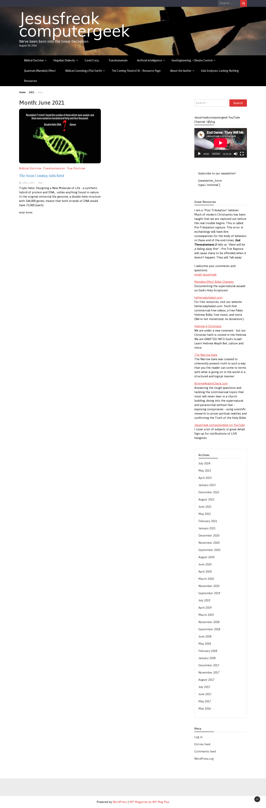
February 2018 (207, 650)
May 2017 (204, 701)
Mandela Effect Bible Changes (214, 281)
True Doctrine (76, 168)
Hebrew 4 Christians (207, 326)
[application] (220, 143)
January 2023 (207, 485)
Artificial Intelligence (149, 60)
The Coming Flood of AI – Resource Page (136, 70)
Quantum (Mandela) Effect (40, 70)
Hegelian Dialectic (64, 60)
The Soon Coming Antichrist (41, 175)
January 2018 (207, 658)
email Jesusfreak (205, 274)
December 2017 (208, 665)
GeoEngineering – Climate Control (192, 60)
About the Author (180, 70)
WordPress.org (204, 758)
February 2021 (207, 521)
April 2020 (205, 571)
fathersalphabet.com (208, 297)
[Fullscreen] (242, 154)
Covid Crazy (92, 60)
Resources (30, 81)
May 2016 (204, 708)
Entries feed (202, 744)
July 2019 (204, 600)
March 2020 (206, 578)
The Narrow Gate (205, 354)
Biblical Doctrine (34, 60)
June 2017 (204, 694)
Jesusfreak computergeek (74, 24)
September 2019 (209, 593)
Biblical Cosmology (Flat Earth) (83, 70)
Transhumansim (118, 60)
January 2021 (207, 528)
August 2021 (206, 499)
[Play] (199, 154)
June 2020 (204, 564)
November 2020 (208, 542)
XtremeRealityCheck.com (211, 383)
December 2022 (208, 492)
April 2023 (205, 477)
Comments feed (205, 751)
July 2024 (204, 463)
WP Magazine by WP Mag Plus (149, 802)
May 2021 (204, 513)
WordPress (120, 802)
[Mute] (236, 154)
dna (40, 182)
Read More (26, 212)
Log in (198, 737)
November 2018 (208, 622)
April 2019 (205, 607)
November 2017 (208, 672)
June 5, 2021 (28, 182)
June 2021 (204, 506)
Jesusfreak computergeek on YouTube (219, 425)
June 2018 (204, 636)
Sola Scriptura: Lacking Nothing (220, 70)
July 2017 (204, 687)
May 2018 (204, 643)
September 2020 (209, 550)
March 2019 (206, 614)
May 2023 (204, 470)
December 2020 (208, 535)
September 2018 (209, 629)
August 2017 (206, 679)
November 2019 (208, 586)
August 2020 (206, 557)
